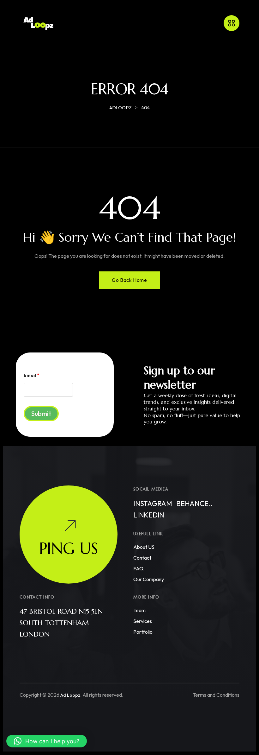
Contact (142, 558)
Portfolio (143, 632)
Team (139, 610)
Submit (41, 413)
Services (142, 621)
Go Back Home (129, 280)
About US (143, 547)
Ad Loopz (70, 695)
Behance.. (194, 503)
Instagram (152, 503)
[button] (46, 741)
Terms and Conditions (216, 695)
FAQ (138, 568)
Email (31, 375)
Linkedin (148, 515)
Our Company (148, 579)
